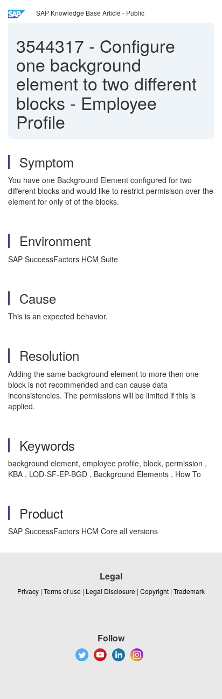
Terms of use (62, 591)
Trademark (189, 591)
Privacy (28, 591)
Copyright (154, 591)
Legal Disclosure (110, 591)
